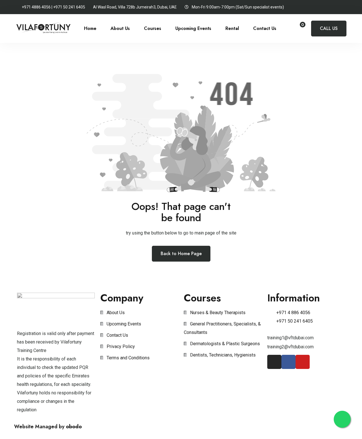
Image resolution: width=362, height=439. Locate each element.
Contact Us (264, 28)
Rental (232, 28)
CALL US (329, 28)
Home (90, 28)
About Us (120, 28)
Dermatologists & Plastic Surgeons (225, 343)
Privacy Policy (121, 346)
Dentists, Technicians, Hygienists (223, 355)
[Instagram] (274, 362)
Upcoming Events (193, 28)
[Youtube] (303, 362)
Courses (152, 28)
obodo (74, 426)
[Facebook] (288, 362)
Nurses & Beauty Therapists (217, 312)
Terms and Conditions (128, 357)
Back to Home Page (181, 253)
